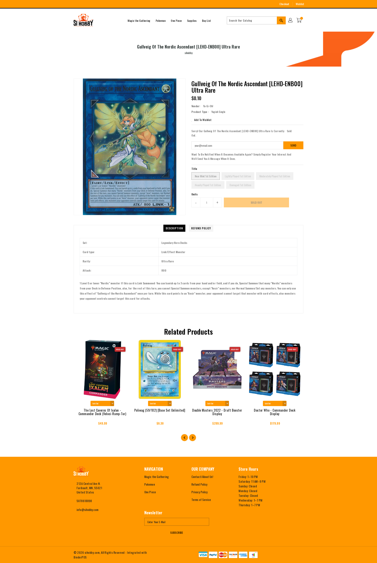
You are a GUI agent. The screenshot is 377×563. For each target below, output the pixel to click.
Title (194, 169)
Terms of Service (201, 499)
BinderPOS (80, 557)
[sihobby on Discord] (90, 4)
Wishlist (300, 4)
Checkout (284, 4)
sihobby (189, 53)
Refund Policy (199, 484)
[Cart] (299, 20)
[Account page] (291, 20)
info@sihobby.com (87, 509)
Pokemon (149, 484)
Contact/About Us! (202, 476)
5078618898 (84, 501)
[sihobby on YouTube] (83, 4)
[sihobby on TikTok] (97, 4)
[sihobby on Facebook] (68, 4)
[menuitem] (139, 20)
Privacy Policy (199, 492)
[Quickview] (80, 424)
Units (194, 194)
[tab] (174, 228)
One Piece (150, 492)
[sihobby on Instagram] (75, 4)
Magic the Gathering (156, 476)
